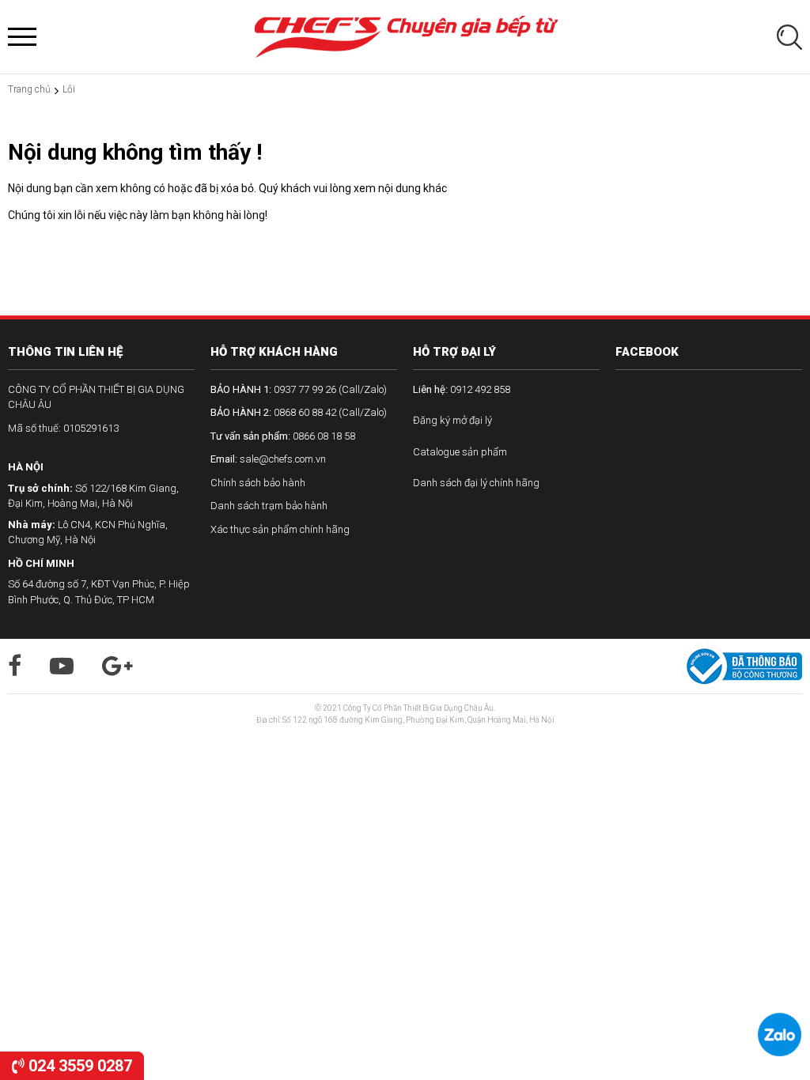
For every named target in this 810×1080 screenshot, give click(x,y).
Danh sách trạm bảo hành (268, 506)
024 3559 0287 (78, 1065)
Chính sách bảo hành (257, 483)
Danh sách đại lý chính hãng (476, 483)
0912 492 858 (461, 389)
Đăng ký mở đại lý (452, 420)
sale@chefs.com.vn (268, 459)
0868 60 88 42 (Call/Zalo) (298, 412)
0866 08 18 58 (282, 436)
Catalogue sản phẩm (460, 452)
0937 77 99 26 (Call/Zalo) (298, 389)
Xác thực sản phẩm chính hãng (280, 529)
